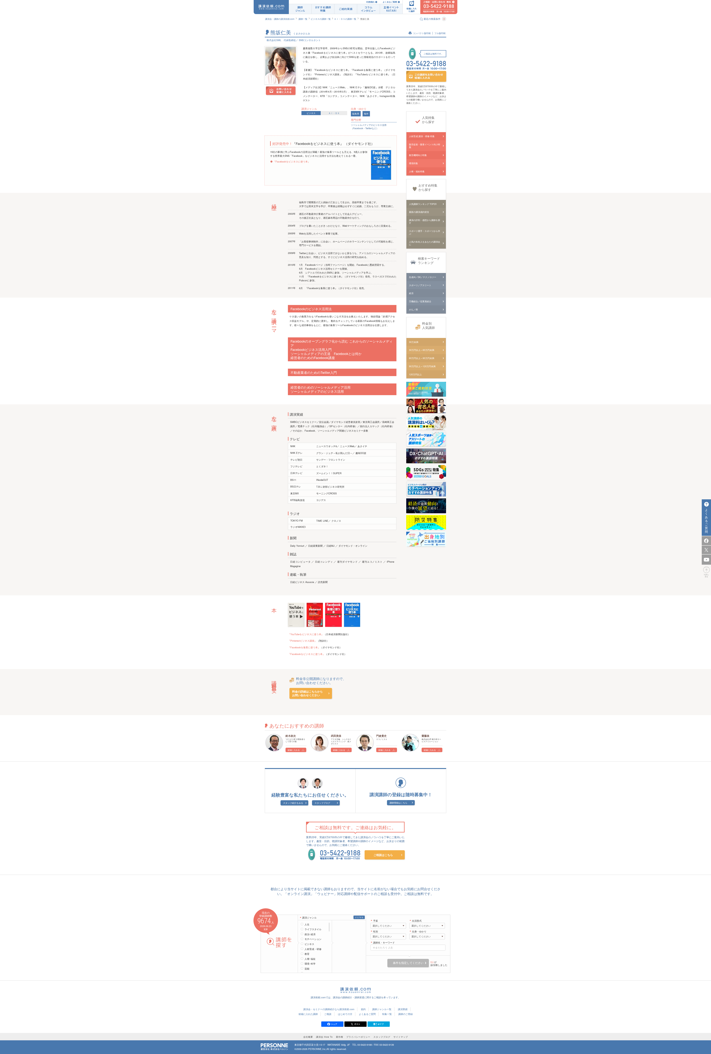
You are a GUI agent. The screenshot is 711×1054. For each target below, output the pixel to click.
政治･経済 (310, 934)
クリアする (359, 917)
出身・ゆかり (419, 931)
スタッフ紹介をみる (293, 802)
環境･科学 (310, 963)
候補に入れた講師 (308, 1014)
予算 (375, 920)
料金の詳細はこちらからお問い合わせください (307, 693)
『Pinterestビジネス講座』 (302, 640)
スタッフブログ (322, 802)
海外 (366, 113)
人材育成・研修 (313, 949)
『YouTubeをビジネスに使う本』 (306, 634)
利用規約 (370, 2)
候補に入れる (294, 749)
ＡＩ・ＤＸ (334, 113)
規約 (363, 1009)
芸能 (307, 968)
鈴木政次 (291, 736)
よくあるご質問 (390, 2)
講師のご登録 (405, 1014)
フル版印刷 (439, 33)
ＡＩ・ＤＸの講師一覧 (345, 18)
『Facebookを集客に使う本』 (304, 647)
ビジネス (311, 113)
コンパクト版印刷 (422, 33)
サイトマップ (400, 1036)
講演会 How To (324, 1036)
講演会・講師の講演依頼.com (279, 18)
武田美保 (336, 736)
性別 (375, 931)
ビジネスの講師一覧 (321, 18)
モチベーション (313, 939)
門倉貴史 (381, 736)
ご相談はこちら (383, 855)
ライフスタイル (313, 929)
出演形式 (417, 920)
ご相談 (327, 1014)
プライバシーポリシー (358, 1036)
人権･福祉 (310, 958)
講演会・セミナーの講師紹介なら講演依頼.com (328, 1009)
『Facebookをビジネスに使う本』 (291, 161)
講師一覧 (302, 18)
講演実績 (403, 1009)
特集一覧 (387, 1014)
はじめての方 (345, 1014)
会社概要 (308, 1036)
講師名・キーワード (384, 942)
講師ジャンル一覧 (381, 1009)
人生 (307, 924)
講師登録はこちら (398, 802)
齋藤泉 (425, 736)
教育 (307, 953)
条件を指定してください (408, 962)
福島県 (355, 113)
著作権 (339, 1036)
